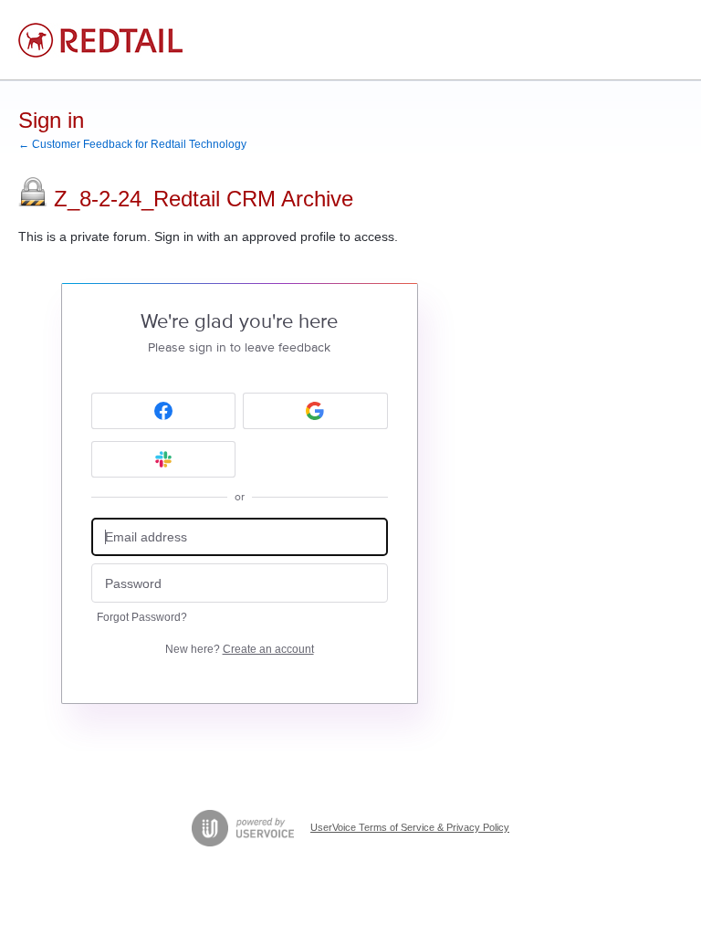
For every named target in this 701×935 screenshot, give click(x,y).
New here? (239, 649)
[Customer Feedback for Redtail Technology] (100, 40)
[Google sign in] (315, 411)
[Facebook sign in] (163, 411)
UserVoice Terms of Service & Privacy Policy (409, 827)
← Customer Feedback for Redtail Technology (132, 144)
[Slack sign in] (163, 459)
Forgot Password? (142, 617)
